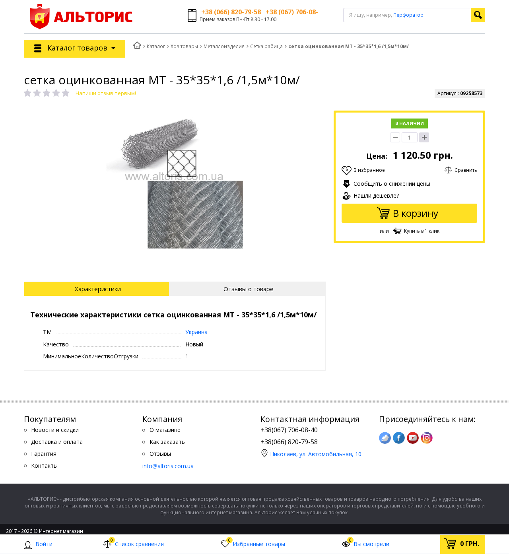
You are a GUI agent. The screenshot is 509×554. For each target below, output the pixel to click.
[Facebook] (399, 438)
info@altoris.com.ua (168, 466)
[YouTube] (413, 438)
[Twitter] (385, 438)
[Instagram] (427, 438)
